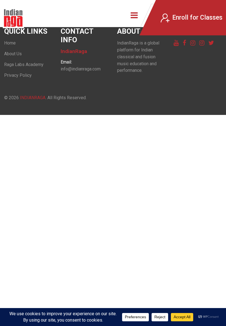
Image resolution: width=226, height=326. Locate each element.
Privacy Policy (18, 75)
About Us (13, 53)
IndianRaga (32, 97)
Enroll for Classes (197, 17)
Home (10, 43)
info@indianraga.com (81, 69)
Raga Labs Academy (24, 64)
